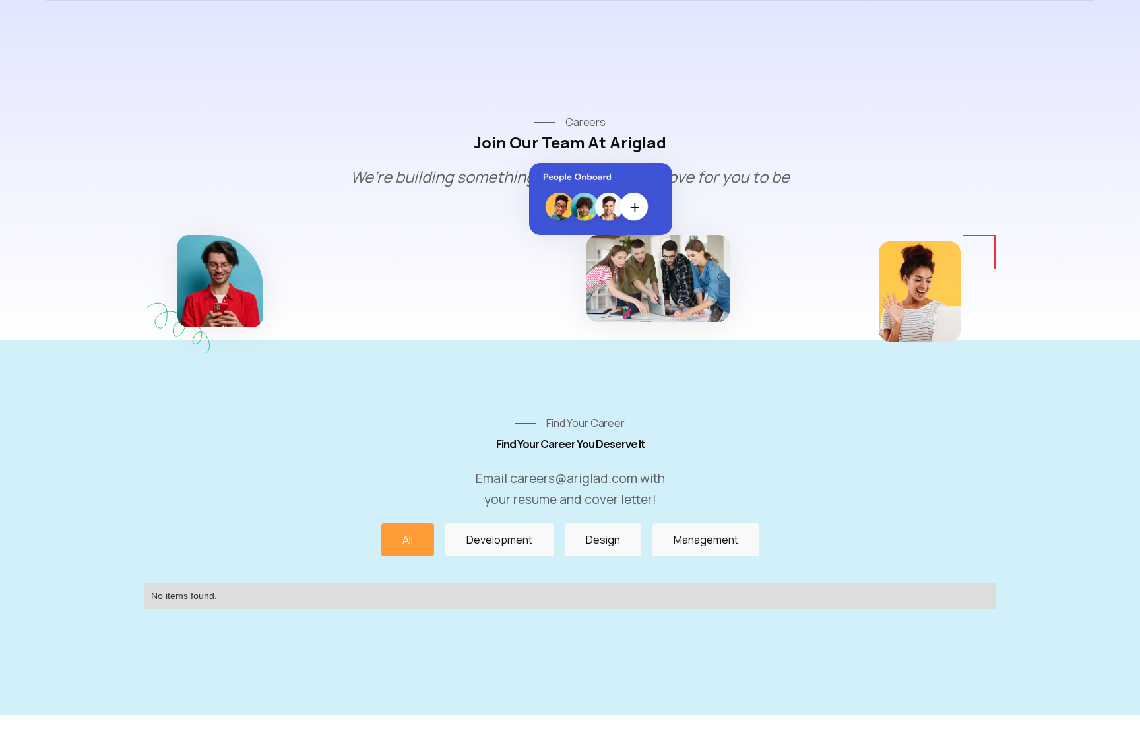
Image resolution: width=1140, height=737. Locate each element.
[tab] (407, 539)
